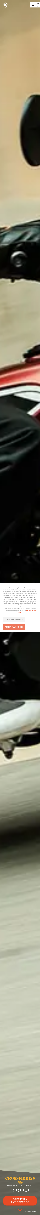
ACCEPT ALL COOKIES (14, 627)
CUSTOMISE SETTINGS (14, 620)
